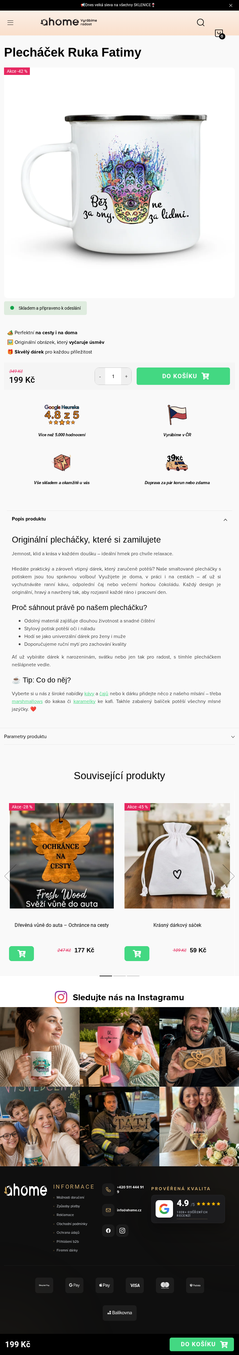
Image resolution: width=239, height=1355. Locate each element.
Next (228, 876)
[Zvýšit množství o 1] (126, 376)
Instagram (122, 1230)
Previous (10, 876)
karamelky (84, 701)
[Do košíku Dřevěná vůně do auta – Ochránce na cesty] (21, 953)
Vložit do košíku (183, 376)
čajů (103, 693)
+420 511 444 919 (130, 1189)
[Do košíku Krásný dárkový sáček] (136, 953)
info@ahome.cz (129, 1210)
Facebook (108, 1230)
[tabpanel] (62, 883)
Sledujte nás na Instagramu (128, 997)
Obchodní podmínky (72, 1224)
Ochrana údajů (68, 1232)
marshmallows (27, 701)
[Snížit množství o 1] (100, 376)
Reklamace (65, 1215)
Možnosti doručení (70, 1197)
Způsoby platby (68, 1206)
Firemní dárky (67, 1250)
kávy (89, 693)
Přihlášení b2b (68, 1241)
